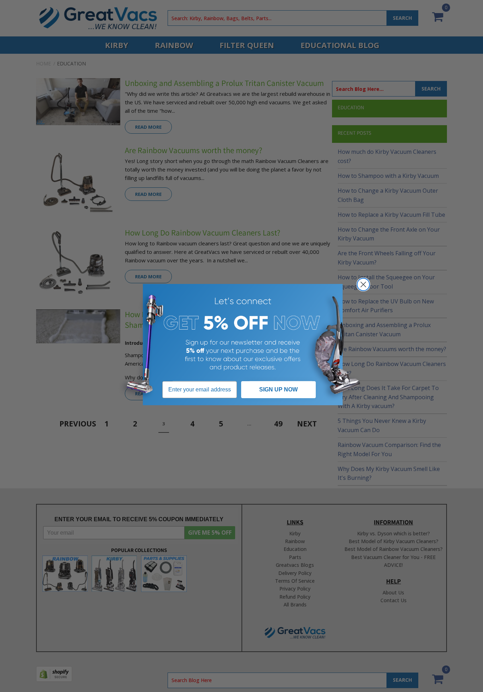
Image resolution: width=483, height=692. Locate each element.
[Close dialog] (363, 284)
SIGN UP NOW (278, 389)
